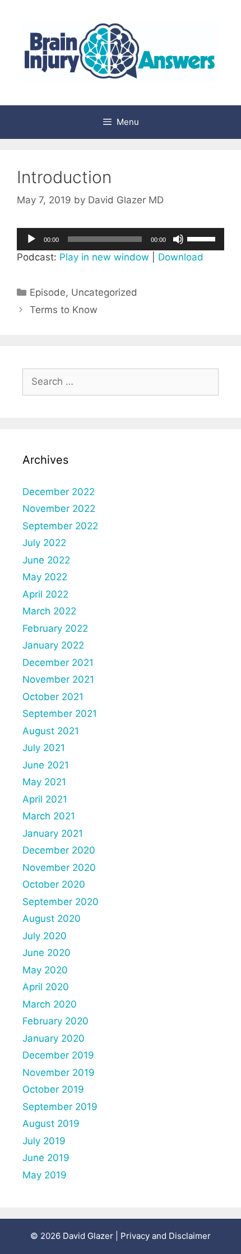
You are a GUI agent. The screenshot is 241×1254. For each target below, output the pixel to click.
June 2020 (46, 952)
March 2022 (49, 611)
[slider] (203, 238)
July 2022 (44, 542)
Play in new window (104, 257)
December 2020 (58, 850)
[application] (120, 239)
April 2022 (45, 594)
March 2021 (48, 816)
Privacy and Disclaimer (166, 1235)
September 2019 (60, 1106)
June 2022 (46, 560)
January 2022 (53, 645)
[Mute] (178, 239)
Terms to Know (64, 309)
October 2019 (53, 1089)
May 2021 (44, 781)
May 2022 (44, 576)
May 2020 (45, 970)
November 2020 (59, 867)
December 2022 (58, 491)
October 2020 (53, 884)
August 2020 (51, 918)
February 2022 (55, 628)
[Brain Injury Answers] (120, 51)
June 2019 (45, 1157)
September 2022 (60, 526)
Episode (48, 292)
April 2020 (45, 986)
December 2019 (58, 1055)
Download (180, 257)
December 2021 (58, 662)
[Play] (31, 239)
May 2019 (44, 1175)
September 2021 (59, 713)
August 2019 (51, 1123)
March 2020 (49, 1004)
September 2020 (60, 901)
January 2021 (52, 833)
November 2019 (58, 1072)
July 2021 (43, 747)
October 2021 (53, 696)
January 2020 (53, 1038)
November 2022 (58, 508)
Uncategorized (104, 292)
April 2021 (44, 799)
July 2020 (44, 935)
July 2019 (44, 1140)
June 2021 (45, 765)
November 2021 (58, 679)
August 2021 (50, 730)
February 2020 (55, 1021)
